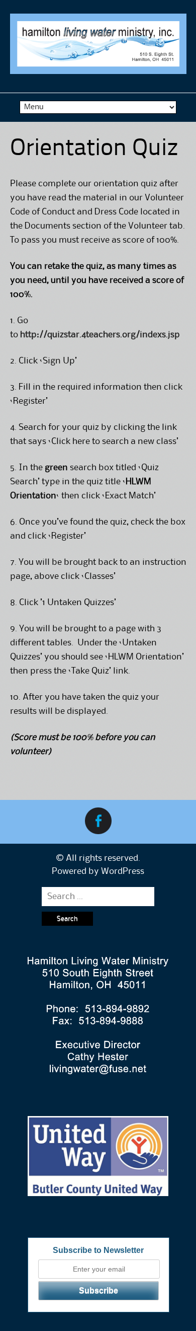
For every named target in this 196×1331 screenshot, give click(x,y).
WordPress (122, 871)
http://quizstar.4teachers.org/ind (86, 335)
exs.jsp (166, 335)
